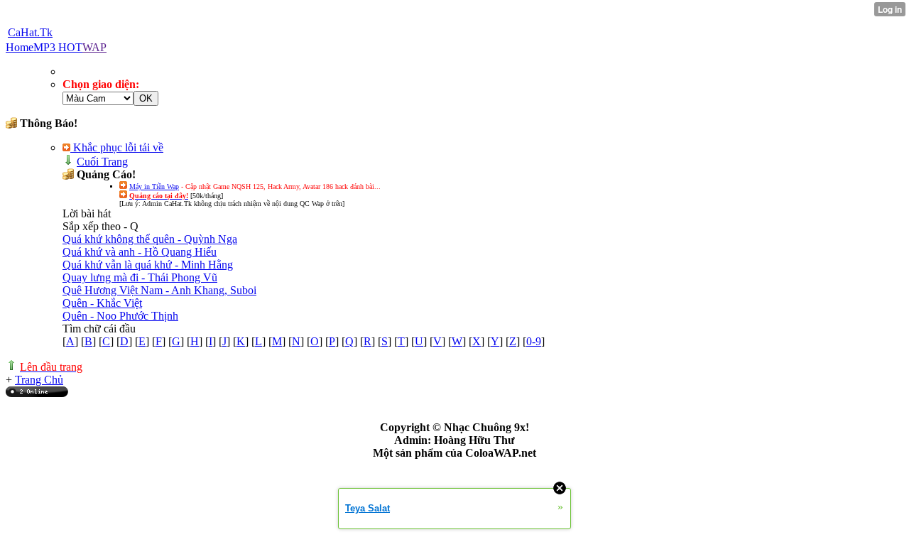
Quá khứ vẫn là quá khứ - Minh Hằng (147, 265)
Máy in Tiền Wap (154, 186)
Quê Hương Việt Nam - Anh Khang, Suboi (159, 290)
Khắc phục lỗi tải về (116, 147)
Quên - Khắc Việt (102, 303)
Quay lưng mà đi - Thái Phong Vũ (139, 277)
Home (19, 47)
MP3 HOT (57, 47)
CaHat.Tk (30, 32)
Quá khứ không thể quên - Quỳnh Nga (149, 239)
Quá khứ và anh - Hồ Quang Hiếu (139, 252)
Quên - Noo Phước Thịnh (120, 316)
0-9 (533, 341)
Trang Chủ (39, 380)
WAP (94, 47)
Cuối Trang (102, 162)
